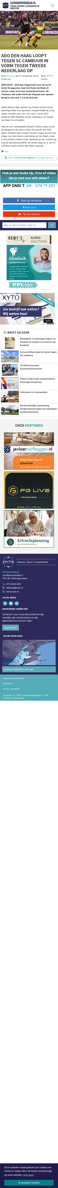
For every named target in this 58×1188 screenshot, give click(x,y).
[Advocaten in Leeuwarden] (10, 397)
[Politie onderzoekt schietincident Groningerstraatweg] (10, 383)
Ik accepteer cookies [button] (29, 1182)
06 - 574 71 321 (40, 185)
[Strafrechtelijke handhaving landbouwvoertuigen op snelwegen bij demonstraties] (10, 410)
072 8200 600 (13, 584)
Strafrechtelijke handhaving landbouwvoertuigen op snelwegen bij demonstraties (38, 408)
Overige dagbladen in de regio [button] (19, 669)
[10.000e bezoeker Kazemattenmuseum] (10, 370)
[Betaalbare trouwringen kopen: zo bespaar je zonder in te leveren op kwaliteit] (10, 343)
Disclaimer (7, 683)
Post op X (30, 207)
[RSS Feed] (17, 603)
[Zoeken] (52, 225)
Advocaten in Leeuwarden (33, 392)
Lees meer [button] (28, 1175)
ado (6, 151)
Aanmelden (10, 627)
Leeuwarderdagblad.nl (23, 2)
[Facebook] (5, 603)
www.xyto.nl (12, 591)
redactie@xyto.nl (14, 587)
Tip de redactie (31, 214)
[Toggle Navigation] (52, 5)
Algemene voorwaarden (13, 678)
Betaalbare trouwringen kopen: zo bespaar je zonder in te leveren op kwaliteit (38, 341)
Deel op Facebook (31, 200)
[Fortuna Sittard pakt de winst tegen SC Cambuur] (10, 356)
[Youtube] (11, 603)
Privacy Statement (11, 689)
